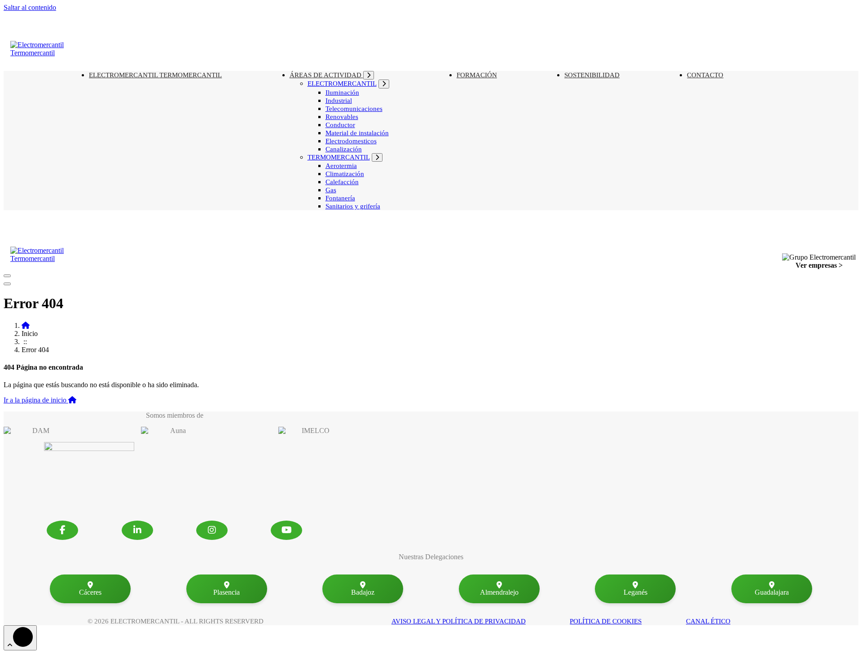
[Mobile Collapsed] (368, 75)
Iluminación (342, 92)
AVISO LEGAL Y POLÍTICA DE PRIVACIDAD (458, 621)
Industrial (338, 100)
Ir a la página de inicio (36, 400)
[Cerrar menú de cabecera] (7, 284)
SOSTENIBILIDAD (592, 75)
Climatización (344, 173)
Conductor (340, 124)
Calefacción (342, 182)
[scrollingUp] (20, 637)
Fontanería (340, 198)
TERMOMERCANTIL (190, 75)
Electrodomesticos (351, 141)
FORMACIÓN (477, 75)
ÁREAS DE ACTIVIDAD (326, 75)
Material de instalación (357, 133)
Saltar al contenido (30, 7)
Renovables (341, 116)
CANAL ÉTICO (708, 621)
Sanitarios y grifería (352, 206)
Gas (330, 190)
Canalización (343, 149)
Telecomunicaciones (354, 108)
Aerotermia (341, 165)
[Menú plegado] (7, 275)
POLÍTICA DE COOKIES (606, 621)
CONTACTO (705, 75)
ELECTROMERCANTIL (342, 83)
